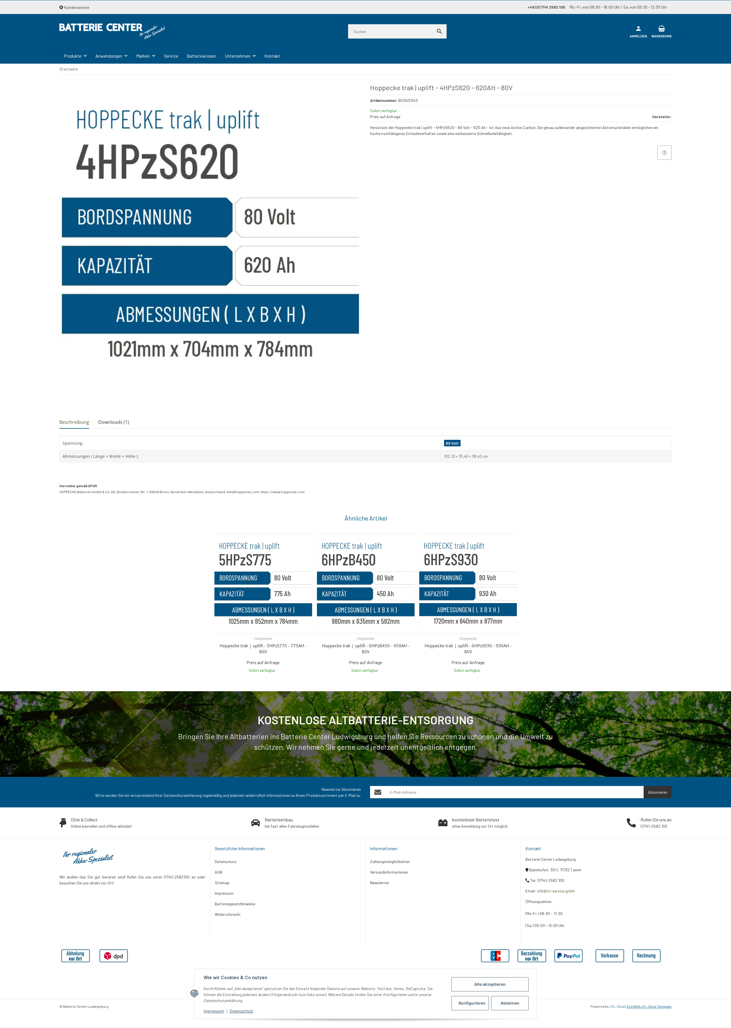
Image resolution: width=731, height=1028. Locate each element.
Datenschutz (241, 1011)
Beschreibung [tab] (74, 422)
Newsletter (379, 882)
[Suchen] (439, 31)
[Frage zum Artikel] (664, 153)
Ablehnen (510, 1003)
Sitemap (222, 882)
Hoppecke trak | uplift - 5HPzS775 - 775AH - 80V (263, 648)
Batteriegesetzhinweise (235, 903)
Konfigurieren (472, 1003)
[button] (76, 7)
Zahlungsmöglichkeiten (390, 861)
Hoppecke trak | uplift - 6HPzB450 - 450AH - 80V (365, 648)
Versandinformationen (389, 872)
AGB (218, 872)
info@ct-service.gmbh (556, 890)
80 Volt (452, 443)
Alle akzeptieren (490, 984)
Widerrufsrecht (228, 914)
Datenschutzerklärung (183, 795)
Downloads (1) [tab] (113, 422)
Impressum (214, 1011)
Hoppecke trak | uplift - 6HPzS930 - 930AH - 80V (468, 648)
